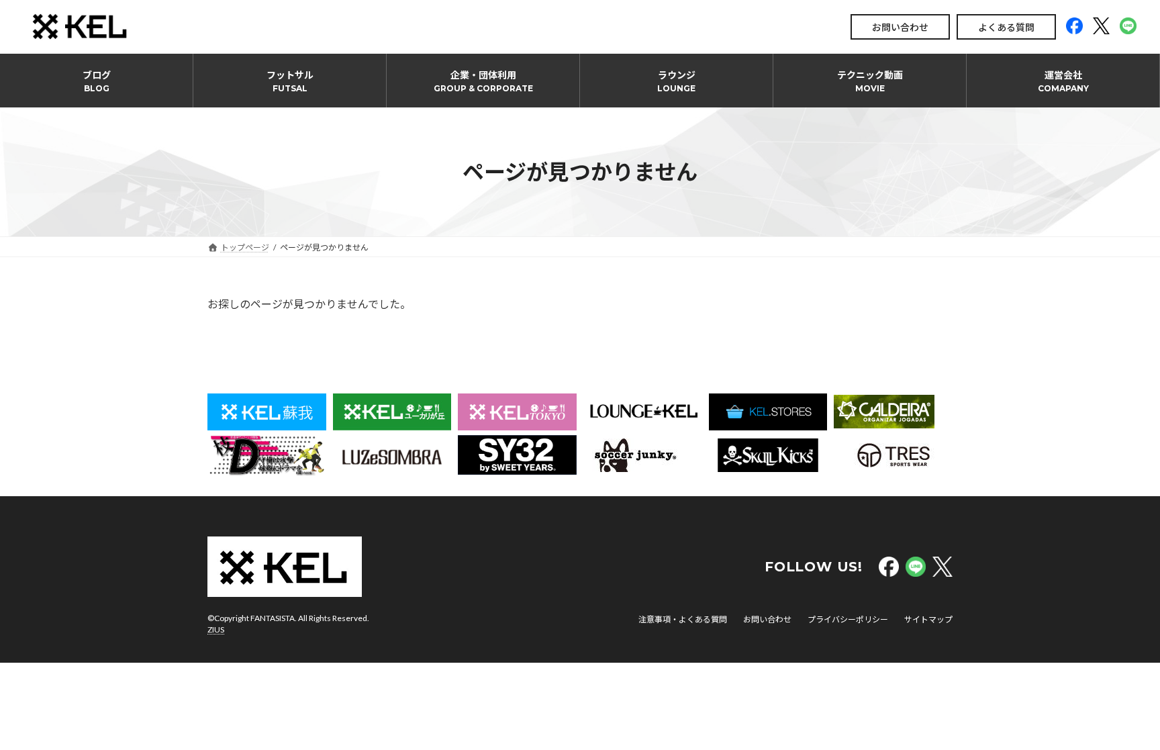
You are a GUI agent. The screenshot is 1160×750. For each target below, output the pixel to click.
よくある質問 (1006, 27)
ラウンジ (676, 81)
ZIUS (215, 629)
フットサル (290, 81)
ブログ (97, 81)
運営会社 (1063, 81)
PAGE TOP (1121, 715)
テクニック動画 (870, 81)
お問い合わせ (900, 27)
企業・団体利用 (483, 81)
